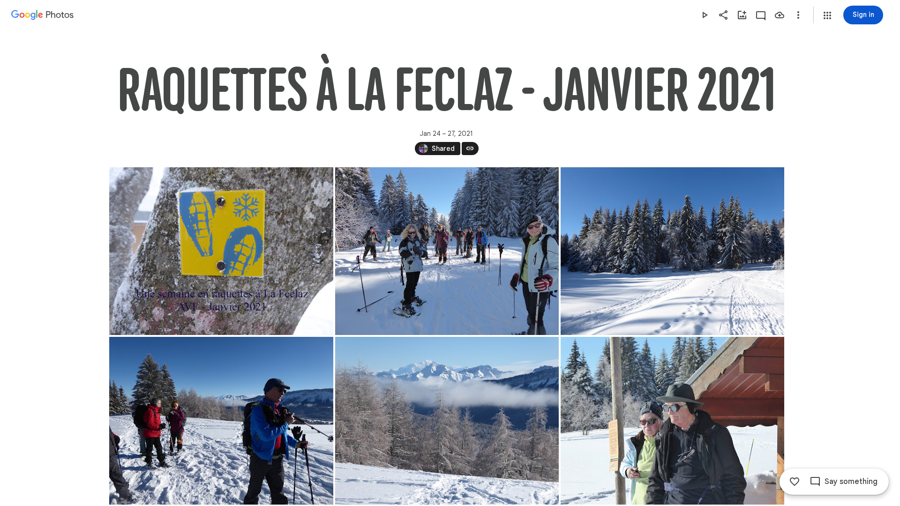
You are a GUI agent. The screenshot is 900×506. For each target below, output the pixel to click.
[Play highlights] (704, 15)
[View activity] (760, 15)
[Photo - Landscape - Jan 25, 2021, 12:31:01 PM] (221, 251)
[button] (827, 15)
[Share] (723, 15)
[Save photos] (779, 15)
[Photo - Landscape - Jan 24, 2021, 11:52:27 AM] (447, 421)
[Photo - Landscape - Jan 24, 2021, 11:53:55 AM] (672, 421)
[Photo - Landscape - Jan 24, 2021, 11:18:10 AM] (447, 251)
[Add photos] (742, 15)
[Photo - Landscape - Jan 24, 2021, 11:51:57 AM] (221, 421)
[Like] (794, 481)
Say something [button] (851, 481)
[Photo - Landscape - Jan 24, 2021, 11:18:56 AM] (672, 251)
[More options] (798, 15)
